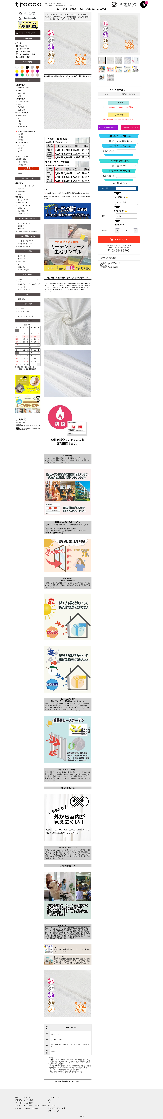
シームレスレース (24, 205)
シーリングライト (24, 287)
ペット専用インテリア (25, 241)
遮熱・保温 (22, 93)
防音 (19, 96)
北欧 (19, 121)
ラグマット (22, 256)
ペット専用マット (24, 246)
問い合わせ (52, 1105)
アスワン (21, 145)
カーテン (73, 8)
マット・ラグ (90, 8)
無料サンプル (22, 174)
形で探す (21, 264)
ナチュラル (22, 115)
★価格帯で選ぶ (20, 159)
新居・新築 (22, 110)
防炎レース (22, 189)
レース (81, 8)
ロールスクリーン (24, 223)
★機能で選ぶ (20, 85)
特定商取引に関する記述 (56, 1108)
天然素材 (21, 107)
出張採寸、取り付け (31, 1108)
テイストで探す (23, 270)
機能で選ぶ (19, 183)
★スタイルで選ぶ (21, 113)
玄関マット (22, 261)
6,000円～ (21, 137)
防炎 (19, 90)
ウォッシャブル (23, 101)
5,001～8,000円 (23, 162)
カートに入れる (121, 240)
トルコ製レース (23, 211)
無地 (19, 104)
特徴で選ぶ (19, 197)
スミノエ (21, 154)
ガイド (65, 8)
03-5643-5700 (120, 250)
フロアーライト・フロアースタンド (28, 280)
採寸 (58, 8)
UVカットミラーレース (26, 186)
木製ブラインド (23, 229)
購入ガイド (23, 46)
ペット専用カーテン (25, 244)
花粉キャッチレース (25, 214)
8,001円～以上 (22, 165)
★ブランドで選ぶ (21, 142)
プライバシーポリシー (56, 1111)
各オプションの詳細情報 (107, 258)
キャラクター (22, 126)
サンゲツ (21, 148)
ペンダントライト (24, 290)
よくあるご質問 (25, 51)
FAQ (49, 1103)
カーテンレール (23, 311)
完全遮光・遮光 (23, 88)
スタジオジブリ (23, 156)
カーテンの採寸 (118, 103)
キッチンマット (23, 259)
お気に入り (108, 94)
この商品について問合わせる (110, 263)
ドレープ (18, 1103)
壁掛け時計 (22, 299)
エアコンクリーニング (25, 316)
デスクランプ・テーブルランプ (28, 284)
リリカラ (21, 151)
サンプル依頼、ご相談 (27, 54)
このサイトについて (55, 1097)
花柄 (19, 124)
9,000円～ (21, 140)
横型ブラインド (23, 226)
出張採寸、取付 (25, 57)
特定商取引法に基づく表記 (109, 267)
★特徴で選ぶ (20, 99)
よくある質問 (101, 8)
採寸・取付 (22, 308)
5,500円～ (21, 134)
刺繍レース (22, 208)
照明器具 (18, 1108)
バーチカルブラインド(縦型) (27, 231)
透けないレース (23, 202)
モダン (20, 118)
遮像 (19, 194)
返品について (104, 265)
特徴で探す (22, 267)
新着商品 (18, 1100)
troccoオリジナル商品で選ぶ (26, 131)
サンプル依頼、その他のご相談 (35, 1106)
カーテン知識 (24, 49)
